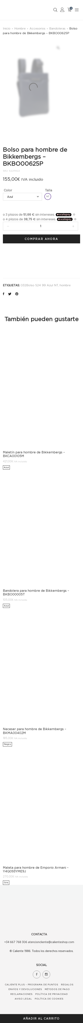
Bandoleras (57, 28)
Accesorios (37, 28)
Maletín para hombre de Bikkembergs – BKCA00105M (34, 454)
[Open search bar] (55, 10)
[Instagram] (46, 974)
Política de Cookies (49, 999)
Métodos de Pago (57, 989)
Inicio (6, 28)
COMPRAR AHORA (41, 238)
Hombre (20, 28)
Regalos (67, 984)
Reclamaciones (21, 994)
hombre (65, 285)
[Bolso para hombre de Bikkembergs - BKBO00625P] (3, 294)
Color (8, 190)
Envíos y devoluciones (25, 989)
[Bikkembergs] (12, 262)
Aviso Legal (23, 999)
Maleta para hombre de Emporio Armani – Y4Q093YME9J (36, 869)
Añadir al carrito (41, 1018)
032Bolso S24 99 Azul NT (39, 285)
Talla (48, 190)
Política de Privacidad (51, 994)
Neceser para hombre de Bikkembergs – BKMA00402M (34, 730)
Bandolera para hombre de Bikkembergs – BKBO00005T (36, 592)
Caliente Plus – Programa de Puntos (31, 984)
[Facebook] (37, 974)
